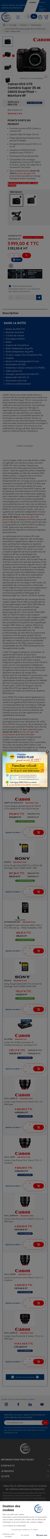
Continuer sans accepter (8, 1535)
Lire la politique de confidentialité (14, 1526)
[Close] (47, 752)
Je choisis (25, 1535)
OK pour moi (41, 1535)
